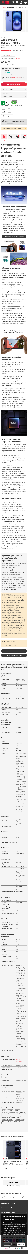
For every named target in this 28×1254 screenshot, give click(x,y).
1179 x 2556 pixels (20, 751)
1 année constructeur (19, 1060)
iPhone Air (10, 1110)
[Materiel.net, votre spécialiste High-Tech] (7, 2)
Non (17, 741)
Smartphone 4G (16, 1117)
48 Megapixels (20, 853)
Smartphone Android (7, 1119)
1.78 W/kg (18, 732)
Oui (17, 709)
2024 (17, 959)
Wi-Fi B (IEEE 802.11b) (21, 866)
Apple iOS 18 (19, 903)
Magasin (18, 1)
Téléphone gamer (19, 1119)
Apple (3, 37)
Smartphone (19, 707)
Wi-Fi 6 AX (18, 882)
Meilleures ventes (6, 1136)
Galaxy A (21, 1115)
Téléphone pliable (6, 1121)
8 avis (13, 50)
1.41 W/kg (18, 730)
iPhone (3, 1110)
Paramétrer (7, 1244)
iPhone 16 (4, 1112)
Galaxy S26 (22, 1112)
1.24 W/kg (18, 727)
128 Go (17, 835)
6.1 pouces (19, 743)
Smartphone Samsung (13, 1186)
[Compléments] (11, 136)
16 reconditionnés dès (11, 58)
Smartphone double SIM (8, 1124)
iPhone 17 (17, 1110)
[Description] (4, 136)
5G (16, 714)
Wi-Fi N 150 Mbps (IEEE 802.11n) (20, 876)
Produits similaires (18, 1136)
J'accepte (21, 1244)
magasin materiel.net (16, 77)
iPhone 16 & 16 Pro (20, 688)
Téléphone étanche (18, 1121)
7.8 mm (18, 944)
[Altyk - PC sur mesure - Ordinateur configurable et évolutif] (8, 1248)
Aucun (17, 842)
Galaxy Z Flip (13, 1115)
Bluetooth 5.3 (19, 886)
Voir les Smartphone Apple (14, 655)
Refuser (6, 1240)
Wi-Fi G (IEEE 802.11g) (19, 872)
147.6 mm (18, 939)
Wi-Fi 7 (17, 889)
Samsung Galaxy (13, 1112)
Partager (7, 116)
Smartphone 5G (6, 1117)
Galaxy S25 (5, 1115)
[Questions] (17, 136)
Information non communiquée (20, 697)
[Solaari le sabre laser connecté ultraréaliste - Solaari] (18, 1248)
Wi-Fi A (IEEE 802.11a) (21, 869)
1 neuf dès (7, 55)
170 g (17, 947)
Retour (5, 7)
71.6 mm (18, 942)
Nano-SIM (18, 712)
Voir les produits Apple (14, 651)
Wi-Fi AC (18, 879)
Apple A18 (18, 824)
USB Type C (19, 862)
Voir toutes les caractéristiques (14, 236)
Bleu (17, 951)
